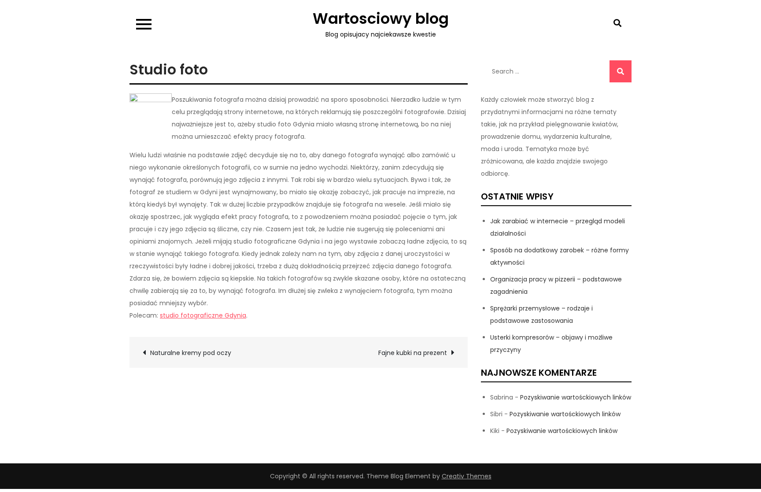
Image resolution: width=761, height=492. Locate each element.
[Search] (621, 71)
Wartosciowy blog (381, 18)
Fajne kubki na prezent (412, 352)
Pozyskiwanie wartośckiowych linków (575, 397)
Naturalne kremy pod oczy (190, 352)
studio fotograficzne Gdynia (203, 315)
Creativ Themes (466, 476)
